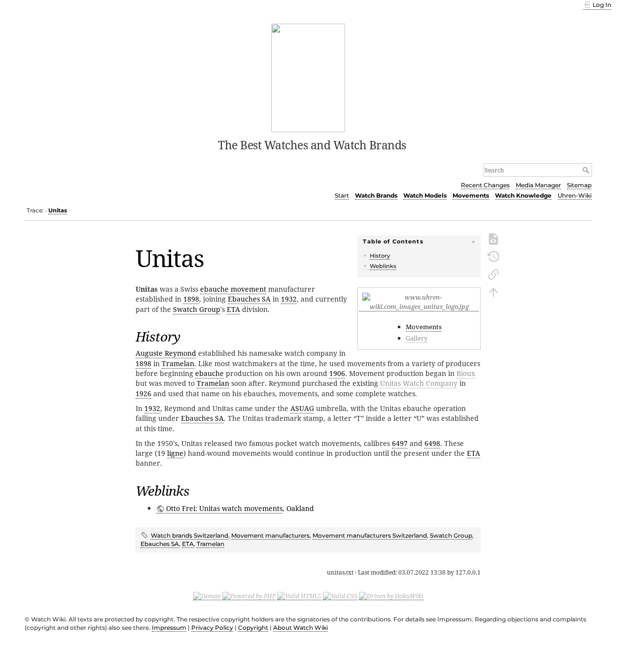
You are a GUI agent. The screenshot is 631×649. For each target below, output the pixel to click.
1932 (289, 299)
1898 (191, 299)
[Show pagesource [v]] (493, 238)
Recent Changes (485, 185)
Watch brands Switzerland (189, 535)
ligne (175, 453)
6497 (400, 443)
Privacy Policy (212, 627)
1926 (143, 393)
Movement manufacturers (270, 535)
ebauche (209, 373)
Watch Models (425, 195)
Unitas (57, 210)
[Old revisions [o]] (493, 256)
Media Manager (538, 185)
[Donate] (207, 595)
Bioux (465, 373)
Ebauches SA (249, 299)
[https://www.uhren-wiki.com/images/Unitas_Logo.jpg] (419, 306)
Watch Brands (376, 195)
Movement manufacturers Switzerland (370, 535)
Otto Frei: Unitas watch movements (224, 508)
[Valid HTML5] (299, 595)
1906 (337, 373)
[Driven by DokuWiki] (391, 595)
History (380, 255)
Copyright (253, 627)
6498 (432, 443)
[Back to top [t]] (493, 291)
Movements (471, 195)
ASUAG (302, 408)
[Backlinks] (493, 273)
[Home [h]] (308, 77)
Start (342, 195)
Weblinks (383, 266)
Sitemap (579, 185)
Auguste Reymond (166, 353)
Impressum (169, 627)
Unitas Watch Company (418, 383)
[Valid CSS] (340, 595)
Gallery (416, 338)
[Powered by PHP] (249, 595)
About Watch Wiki (300, 627)
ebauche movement (233, 289)
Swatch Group (196, 309)
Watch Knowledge (523, 195)
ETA (233, 309)
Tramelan (178, 363)
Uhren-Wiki (575, 195)
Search (587, 170)
